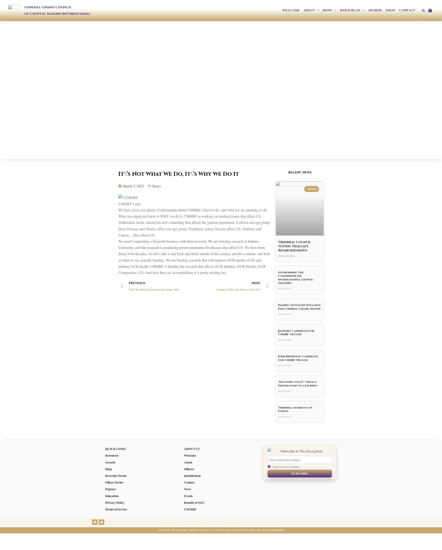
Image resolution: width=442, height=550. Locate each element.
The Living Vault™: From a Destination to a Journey (297, 383)
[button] (317, 10)
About (188, 462)
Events (188, 496)
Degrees (110, 489)
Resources (112, 455)
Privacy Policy (115, 502)
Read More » (287, 256)
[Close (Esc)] (67, 538)
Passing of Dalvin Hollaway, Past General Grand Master (299, 307)
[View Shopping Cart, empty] (432, 10)
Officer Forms (114, 482)
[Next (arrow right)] (28, 546)
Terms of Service (116, 509)
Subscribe (299, 474)
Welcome (190, 455)
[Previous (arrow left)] (9, 546)
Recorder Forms (116, 475)
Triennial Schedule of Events (295, 409)
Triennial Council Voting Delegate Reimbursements (294, 246)
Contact (189, 482)
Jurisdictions (192, 475)
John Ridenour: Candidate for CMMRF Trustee (298, 358)
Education (112, 496)
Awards (110, 462)
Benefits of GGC (194, 502)
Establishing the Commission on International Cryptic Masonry (296, 278)
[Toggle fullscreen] (28, 538)
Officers (189, 469)
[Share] (48, 538)
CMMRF (190, 509)
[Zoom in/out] (9, 538)
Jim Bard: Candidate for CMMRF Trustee (296, 332)
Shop (108, 469)
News (187, 489)
